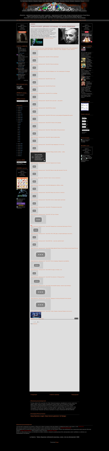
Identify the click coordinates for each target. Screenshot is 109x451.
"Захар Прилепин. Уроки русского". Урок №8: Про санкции (43, 107)
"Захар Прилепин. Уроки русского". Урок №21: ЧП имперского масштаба (46, 207)
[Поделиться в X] (36, 322)
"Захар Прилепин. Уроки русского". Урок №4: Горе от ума (43, 78)
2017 (19, 143)
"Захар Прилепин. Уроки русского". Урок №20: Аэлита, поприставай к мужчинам (48, 199)
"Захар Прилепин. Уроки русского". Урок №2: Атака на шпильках (44, 64)
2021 (19, 115)
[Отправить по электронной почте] (34, 322)
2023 (19, 112)
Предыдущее (74, 394)
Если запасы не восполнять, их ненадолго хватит (21, 76)
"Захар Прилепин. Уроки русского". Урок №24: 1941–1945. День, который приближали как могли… (52, 233)
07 (18, 131)
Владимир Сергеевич (49, 38)
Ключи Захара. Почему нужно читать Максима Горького (86, 96)
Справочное (77, 1)
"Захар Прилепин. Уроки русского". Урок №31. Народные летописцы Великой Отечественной (51, 298)
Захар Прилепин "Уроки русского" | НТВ (62, 48)
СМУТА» (56, 49)
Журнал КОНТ (21, 68)
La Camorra (88, 47)
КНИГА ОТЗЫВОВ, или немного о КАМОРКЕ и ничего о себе (89, 60)
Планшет (82, 1)
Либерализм (56, 1)
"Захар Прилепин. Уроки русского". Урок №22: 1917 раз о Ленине (45, 214)
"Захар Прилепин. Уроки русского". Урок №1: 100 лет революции (45, 56)
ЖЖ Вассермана (21, 74)
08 (18, 129)
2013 (19, 150)
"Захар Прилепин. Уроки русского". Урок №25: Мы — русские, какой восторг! (47, 240)
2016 (19, 145)
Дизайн (47, 1)
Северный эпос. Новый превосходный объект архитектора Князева (86, 67)
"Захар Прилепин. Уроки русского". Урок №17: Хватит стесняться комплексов (45, 177)
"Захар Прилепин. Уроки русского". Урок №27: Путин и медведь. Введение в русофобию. (50, 261)
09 (18, 127)
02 (18, 139)
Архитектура (25, 1)
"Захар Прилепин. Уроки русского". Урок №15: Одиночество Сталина (45, 162)
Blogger (57, 442)
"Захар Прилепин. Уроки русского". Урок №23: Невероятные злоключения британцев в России (51, 226)
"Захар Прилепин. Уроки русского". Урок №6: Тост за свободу (44, 93)
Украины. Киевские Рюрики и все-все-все (63, 311)
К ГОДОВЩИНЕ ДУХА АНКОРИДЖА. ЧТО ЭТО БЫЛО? (86, 74)
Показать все (26, 80)
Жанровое (35, 1)
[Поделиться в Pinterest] (38, 322)
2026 (19, 107)
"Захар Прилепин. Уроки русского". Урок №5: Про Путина (43, 86)
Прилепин (35, 323)
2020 (19, 117)
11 (18, 124)
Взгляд (19, 47)
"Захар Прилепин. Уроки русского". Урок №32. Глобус (42, 311)
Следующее (34, 394)
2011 (19, 153)
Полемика (72, 1)
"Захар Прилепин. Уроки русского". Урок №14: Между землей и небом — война (48, 151)
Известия (20, 54)
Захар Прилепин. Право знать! (37, 318)
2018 (19, 120)
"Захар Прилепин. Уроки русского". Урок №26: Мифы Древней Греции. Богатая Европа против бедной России (54, 248)
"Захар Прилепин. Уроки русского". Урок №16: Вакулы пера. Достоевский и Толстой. (49, 170)
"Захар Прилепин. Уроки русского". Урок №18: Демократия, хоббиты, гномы (47, 185)
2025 (19, 108)
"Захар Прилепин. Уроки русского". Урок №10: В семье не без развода (46, 122)
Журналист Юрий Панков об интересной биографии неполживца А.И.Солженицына (36, 20)
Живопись (30, 1)
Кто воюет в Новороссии (87, 93)
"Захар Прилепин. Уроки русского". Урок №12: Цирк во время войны (45, 137)
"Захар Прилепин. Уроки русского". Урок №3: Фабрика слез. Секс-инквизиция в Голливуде (50, 71)
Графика (40, 1)
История (51, 1)
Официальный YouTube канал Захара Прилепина (42, 48)
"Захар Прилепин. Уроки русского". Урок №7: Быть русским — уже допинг (47, 100)
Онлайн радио (20, 163)
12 (18, 122)
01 (18, 141)
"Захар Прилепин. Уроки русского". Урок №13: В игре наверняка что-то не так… (48, 144)
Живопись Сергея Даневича (88, 77)
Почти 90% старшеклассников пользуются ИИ (21, 65)
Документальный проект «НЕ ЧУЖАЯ (44, 49)
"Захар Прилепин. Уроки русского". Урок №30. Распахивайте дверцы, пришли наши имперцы (51, 285)
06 (18, 132)
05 (18, 134)
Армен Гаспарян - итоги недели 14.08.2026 (86, 71)
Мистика (67, 1)
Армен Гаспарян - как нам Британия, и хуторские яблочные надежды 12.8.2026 (73, 20)
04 (18, 136)
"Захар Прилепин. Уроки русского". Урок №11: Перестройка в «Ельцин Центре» (48, 129)
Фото (44, 1)
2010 (19, 155)
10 (18, 125)
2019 (19, 119)
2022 (19, 114)
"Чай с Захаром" (62, 49)
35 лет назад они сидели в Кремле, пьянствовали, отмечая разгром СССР (23, 71)
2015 (19, 147)
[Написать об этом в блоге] (35, 322)
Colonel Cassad (21, 62)
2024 (19, 110)
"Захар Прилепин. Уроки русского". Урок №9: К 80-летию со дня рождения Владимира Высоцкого (52, 115)
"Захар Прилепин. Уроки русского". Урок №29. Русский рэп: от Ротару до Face (47, 277)
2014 (19, 148)
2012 (19, 152)
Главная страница (54, 394)
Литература (62, 1)
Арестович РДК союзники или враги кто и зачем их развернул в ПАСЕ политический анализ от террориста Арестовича (86, 55)
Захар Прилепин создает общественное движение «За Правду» (48, 416)
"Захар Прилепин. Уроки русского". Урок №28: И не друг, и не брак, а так (46, 269)
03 (18, 138)
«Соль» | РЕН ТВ (70, 49)
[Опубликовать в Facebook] (37, 322)
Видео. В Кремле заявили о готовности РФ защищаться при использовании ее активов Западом (23, 58)
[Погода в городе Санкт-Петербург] (85, 110)
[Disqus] (54, 342)
